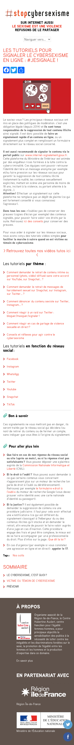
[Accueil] (37, 7)
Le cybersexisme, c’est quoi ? (27, 575)
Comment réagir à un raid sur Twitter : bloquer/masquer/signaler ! (30, 314)
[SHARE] (21, 70)
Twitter (11, 381)
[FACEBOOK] (6, 70)
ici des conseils (33, 221)
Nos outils (18, 555)
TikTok (11, 404)
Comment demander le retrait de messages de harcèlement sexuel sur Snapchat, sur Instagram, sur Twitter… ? (37, 290)
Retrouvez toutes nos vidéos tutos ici (38, 250)
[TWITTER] (13, 70)
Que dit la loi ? (57, 539)
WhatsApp (13, 374)
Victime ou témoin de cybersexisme (31, 580)
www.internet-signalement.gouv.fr (46, 155)
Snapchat (12, 396)
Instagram (13, 366)
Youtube (11, 389)
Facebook (12, 359)
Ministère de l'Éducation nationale (35, 731)
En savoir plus (24, 660)
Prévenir (13, 586)
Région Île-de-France (28, 704)
